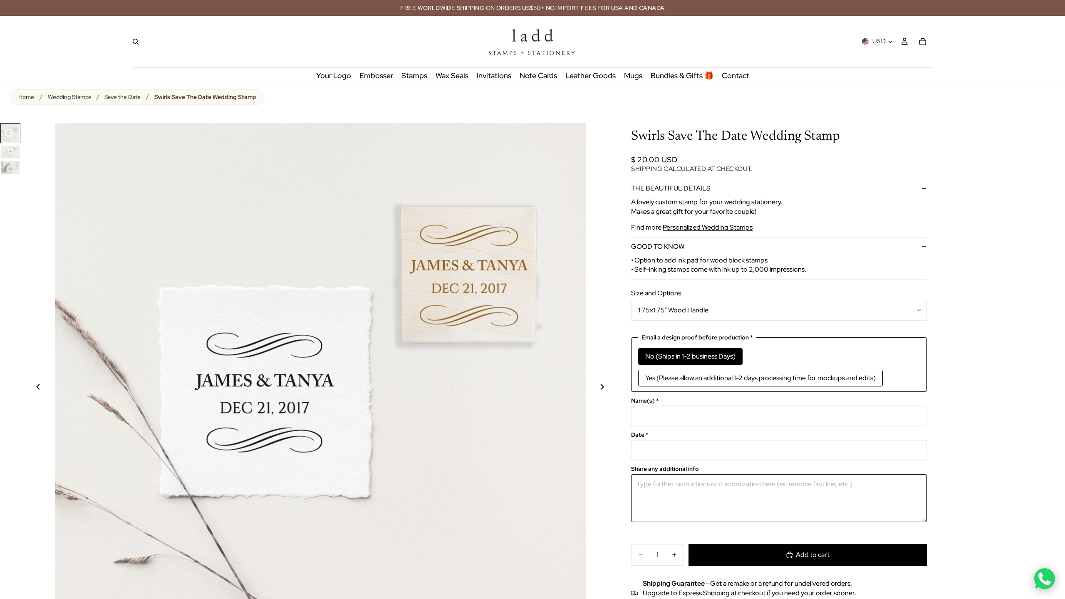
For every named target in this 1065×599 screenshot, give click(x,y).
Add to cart (813, 554)
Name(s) (645, 400)
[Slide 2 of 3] (10, 152)
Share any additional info (665, 469)
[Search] (135, 41)
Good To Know (657, 246)
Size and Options (656, 293)
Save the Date (122, 97)
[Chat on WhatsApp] (1044, 578)
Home (26, 97)
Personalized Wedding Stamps (708, 227)
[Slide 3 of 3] (10, 167)
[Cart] (923, 41)
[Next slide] (607, 388)
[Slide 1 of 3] (10, 133)
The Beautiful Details (671, 188)
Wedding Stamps (69, 97)
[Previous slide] (33, 388)
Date (640, 434)
